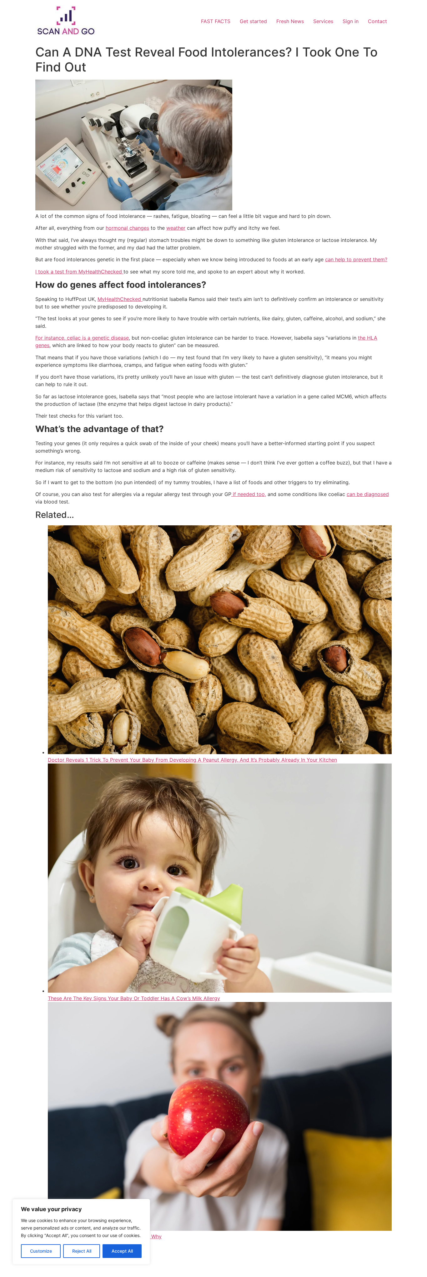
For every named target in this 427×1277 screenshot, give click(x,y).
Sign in (351, 21)
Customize (41, 1251)
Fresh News (290, 21)
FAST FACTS (215, 21)
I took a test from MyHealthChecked (79, 271)
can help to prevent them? (356, 259)
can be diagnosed (368, 494)
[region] (81, 1232)
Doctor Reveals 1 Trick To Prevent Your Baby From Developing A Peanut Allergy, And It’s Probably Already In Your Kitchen (192, 760)
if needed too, (248, 494)
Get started (253, 21)
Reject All (81, 1251)
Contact (377, 21)
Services (323, 21)
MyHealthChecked (120, 299)
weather (175, 228)
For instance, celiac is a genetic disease (82, 338)
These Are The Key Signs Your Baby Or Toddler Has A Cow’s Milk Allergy (134, 998)
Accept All (122, 1251)
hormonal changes (127, 228)
